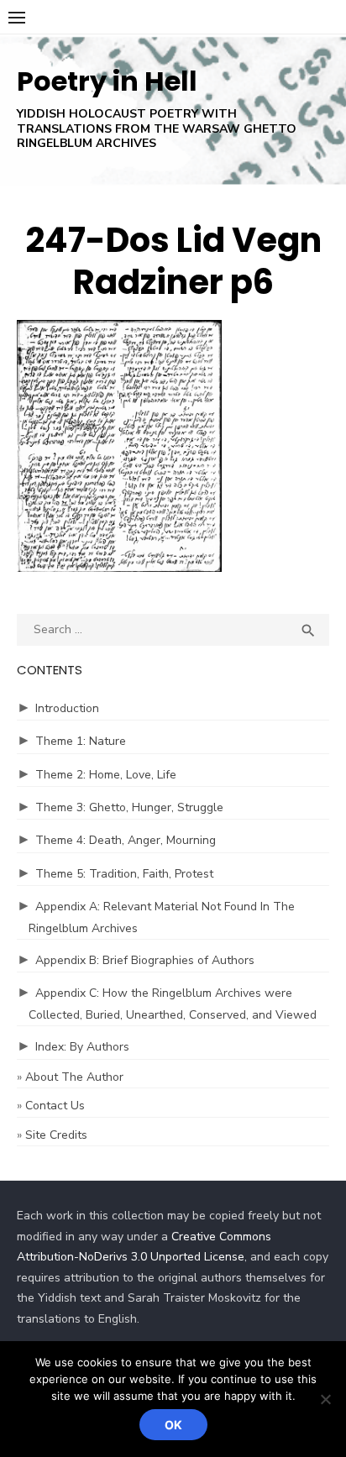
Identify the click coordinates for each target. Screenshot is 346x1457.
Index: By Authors (82, 1047)
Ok (173, 1425)
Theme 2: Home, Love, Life (105, 775)
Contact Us (55, 1106)
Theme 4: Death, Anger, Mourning (125, 840)
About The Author (74, 1077)
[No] (325, 1399)
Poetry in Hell (107, 81)
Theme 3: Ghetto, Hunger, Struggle (129, 807)
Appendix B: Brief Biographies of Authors (144, 960)
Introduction (67, 708)
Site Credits (56, 1135)
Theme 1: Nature (80, 741)
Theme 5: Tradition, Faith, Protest (124, 874)
